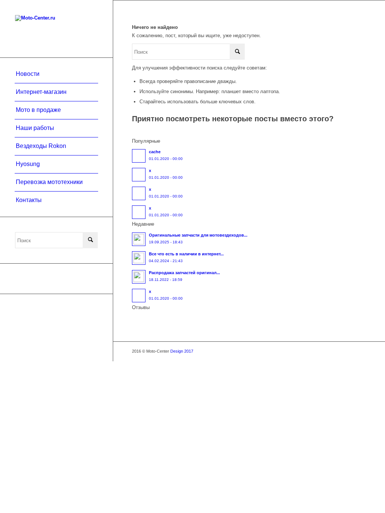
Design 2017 (181, 351)
